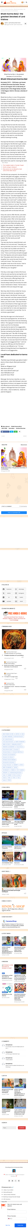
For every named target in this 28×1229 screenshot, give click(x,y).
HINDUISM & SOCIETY (16, 744)
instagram (21, 593)
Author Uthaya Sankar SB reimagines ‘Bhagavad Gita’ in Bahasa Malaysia (7, 950)
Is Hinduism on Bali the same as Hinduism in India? (7, 977)
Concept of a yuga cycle (11, 676)
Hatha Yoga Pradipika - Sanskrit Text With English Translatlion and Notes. (20, 804)
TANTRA (15, 767)
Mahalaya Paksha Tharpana (7, 847)
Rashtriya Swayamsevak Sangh (11, 1197)
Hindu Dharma (19, 747)
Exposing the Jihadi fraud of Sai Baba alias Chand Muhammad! (19, 949)
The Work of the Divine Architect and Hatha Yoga (8, 823)
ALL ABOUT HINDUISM (7, 736)
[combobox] (10, 1218)
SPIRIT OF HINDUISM (7, 767)
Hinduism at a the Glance (7, 995)
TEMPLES (13, 770)
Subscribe (20, 1225)
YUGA (14, 777)
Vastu (4, 775)
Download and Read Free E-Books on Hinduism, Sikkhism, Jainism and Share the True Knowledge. (14, 618)
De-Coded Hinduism (8, 739)
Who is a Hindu (16, 775)
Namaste (17, 863)
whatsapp (21, 589)
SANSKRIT (16, 765)
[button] (26, 2)
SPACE (21, 765)
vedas (4, 780)
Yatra (18, 777)
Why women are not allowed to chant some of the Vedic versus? (12, 169)
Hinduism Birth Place (18, 752)
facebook (8, 589)
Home (2, 9)
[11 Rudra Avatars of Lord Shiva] (14, 639)
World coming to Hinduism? (10, 167)
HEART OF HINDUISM (19, 741)
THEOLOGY (5, 772)
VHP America (6, 1199)
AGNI (22, 734)
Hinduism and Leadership (9, 754)
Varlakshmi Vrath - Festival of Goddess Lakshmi (15, 687)
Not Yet (8, 1225)
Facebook (6, 431)
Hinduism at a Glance (8, 757)
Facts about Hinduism (8, 741)
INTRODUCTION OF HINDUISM (9, 759)
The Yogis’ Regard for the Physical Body (19, 823)
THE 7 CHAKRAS (20, 770)
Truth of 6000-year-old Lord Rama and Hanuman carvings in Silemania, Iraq (20, 1112)
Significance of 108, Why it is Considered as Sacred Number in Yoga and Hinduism (8, 803)
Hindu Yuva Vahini (8, 1190)
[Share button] (19, 432)
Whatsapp (16, 432)
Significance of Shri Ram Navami (19, 847)
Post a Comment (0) (14, 512)
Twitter (11, 432)
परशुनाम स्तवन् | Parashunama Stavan (6, 1111)
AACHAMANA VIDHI (7, 863)
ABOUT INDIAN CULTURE (8, 734)
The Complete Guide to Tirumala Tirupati (13, 165)
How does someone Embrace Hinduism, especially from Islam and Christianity (20, 997)
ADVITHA (17, 734)
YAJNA (4, 777)
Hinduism (16, 749)
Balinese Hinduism (18, 736)
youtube (9, 601)
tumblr (21, 597)
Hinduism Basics (7, 752)
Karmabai (11, 428)
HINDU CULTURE (6, 744)
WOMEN (9, 775)
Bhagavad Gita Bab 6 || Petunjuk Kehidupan (11, 891)
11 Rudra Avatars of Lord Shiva (13, 655)
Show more (24, 445)
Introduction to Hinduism (9, 762)
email (21, 601)
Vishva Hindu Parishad (9, 1194)
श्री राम (9, 780)
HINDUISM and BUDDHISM (8, 747)
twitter (9, 593)
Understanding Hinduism (16, 772)
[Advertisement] (14, 532)
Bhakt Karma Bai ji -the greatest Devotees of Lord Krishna (14, 468)
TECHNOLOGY (6, 770)
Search (21, 1127)
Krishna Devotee (9, 9)
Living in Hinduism (7, 765)
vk (8, 597)
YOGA (9, 777)
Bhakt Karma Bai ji (16, 426)
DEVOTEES (4, 428)
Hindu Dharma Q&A (7, 749)
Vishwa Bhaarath (7, 1192)
